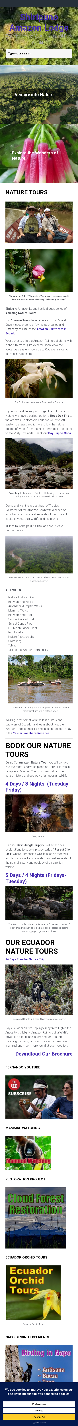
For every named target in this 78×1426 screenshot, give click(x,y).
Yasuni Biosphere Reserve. (31, 737)
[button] (6, 94)
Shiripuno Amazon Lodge (39, 22)
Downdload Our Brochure (44, 1058)
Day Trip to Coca (59, 437)
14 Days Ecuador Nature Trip (24, 963)
